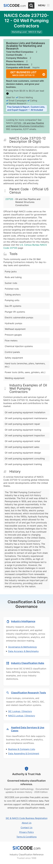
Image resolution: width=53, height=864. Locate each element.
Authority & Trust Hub (26, 774)
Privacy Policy (26, 832)
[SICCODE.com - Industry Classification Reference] (26, 848)
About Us (26, 822)
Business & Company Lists (21, 749)
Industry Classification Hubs (27, 663)
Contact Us (26, 827)
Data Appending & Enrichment (23, 753)
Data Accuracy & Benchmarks (23, 651)
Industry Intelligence (23, 621)
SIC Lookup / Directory (20, 711)
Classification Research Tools (28, 692)
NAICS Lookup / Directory (21, 715)
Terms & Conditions (26, 836)
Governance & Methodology (22, 647)
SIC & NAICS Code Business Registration (26, 818)
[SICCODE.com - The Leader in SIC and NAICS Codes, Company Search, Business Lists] (14, 5)
